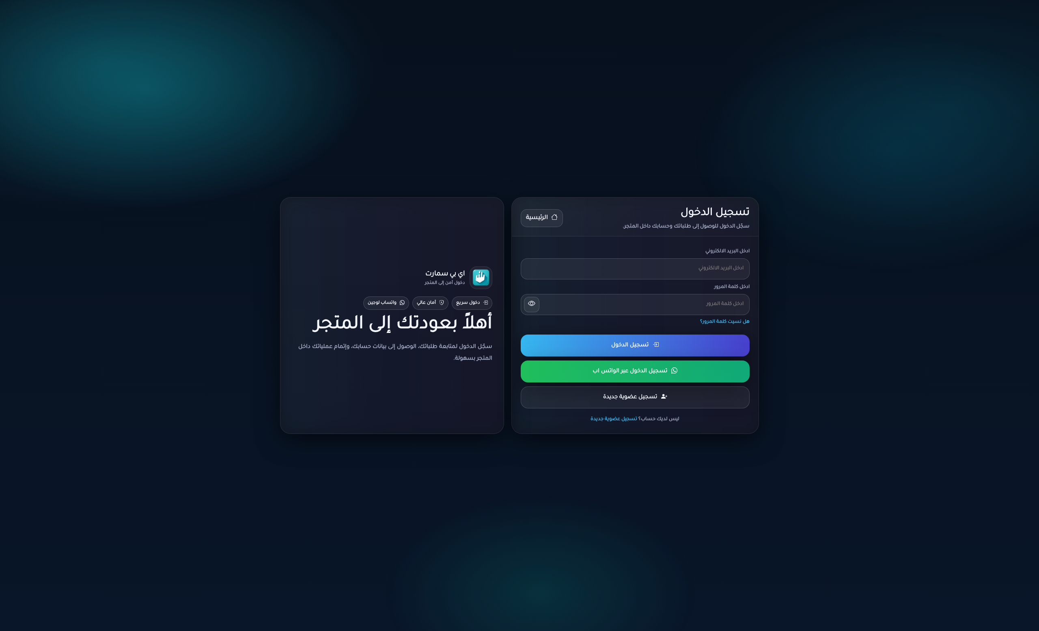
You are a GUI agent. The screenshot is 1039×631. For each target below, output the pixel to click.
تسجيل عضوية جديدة (630, 397)
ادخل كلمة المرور (732, 287)
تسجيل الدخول (630, 345)
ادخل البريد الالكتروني (727, 251)
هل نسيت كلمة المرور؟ (725, 322)
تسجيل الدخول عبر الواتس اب (630, 371)
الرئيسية (537, 218)
